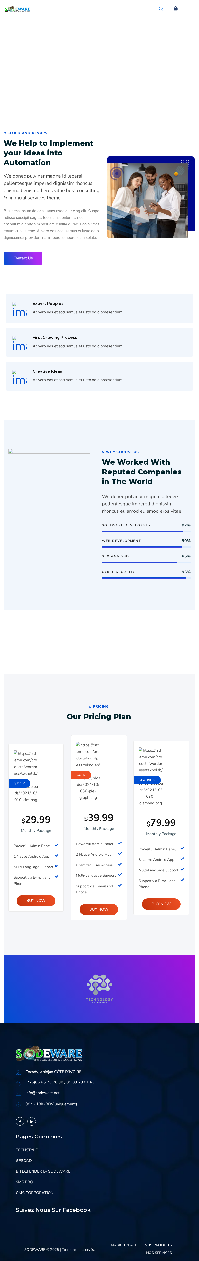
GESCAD (24, 1160)
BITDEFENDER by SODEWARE (43, 1171)
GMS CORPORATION (35, 1193)
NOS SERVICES (159, 1252)
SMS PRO (24, 1182)
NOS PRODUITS (158, 1245)
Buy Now (36, 900)
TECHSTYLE (27, 1150)
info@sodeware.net (42, 1093)
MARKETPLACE (124, 1245)
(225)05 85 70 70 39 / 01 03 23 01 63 (60, 1082)
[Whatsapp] (185, 1248)
